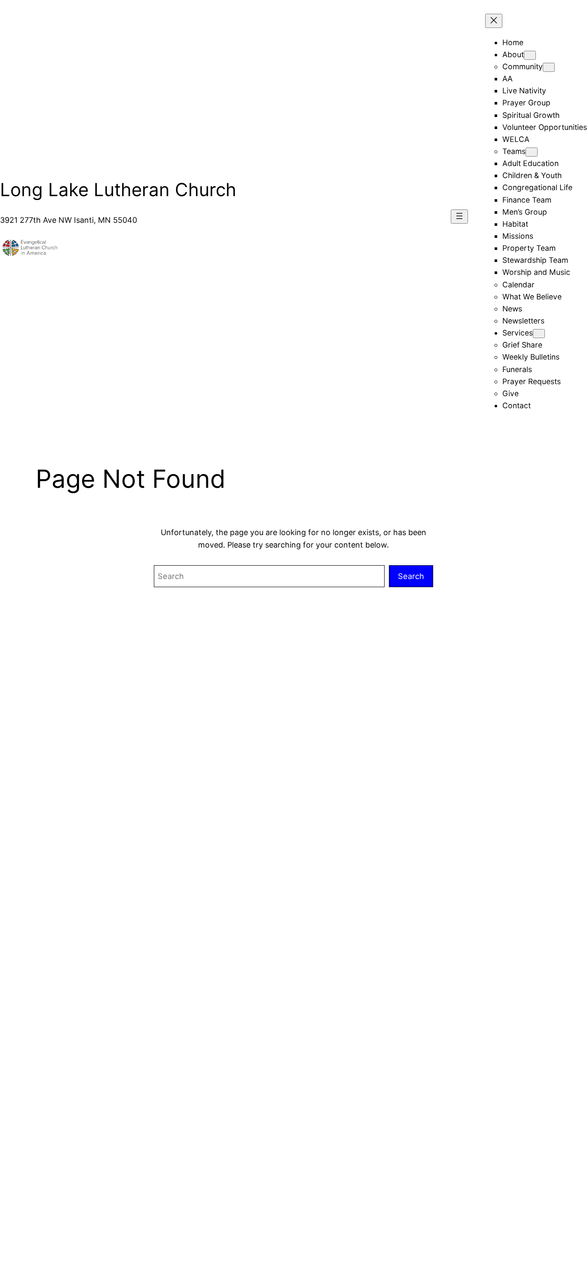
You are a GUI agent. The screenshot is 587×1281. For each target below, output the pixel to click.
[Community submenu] (549, 67)
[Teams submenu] (532, 152)
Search (411, 576)
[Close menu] (493, 21)
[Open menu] (459, 216)
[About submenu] (530, 55)
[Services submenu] (539, 333)
